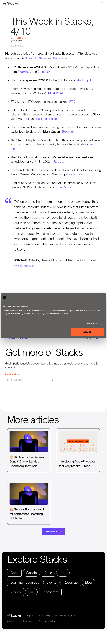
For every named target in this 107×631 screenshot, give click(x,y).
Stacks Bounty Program (64, 615)
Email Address (12, 374)
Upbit (26, 119)
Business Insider (47, 119)
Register (60, 161)
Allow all (87, 332)
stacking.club (85, 80)
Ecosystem (17, 45)
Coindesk (44, 71)
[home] (10, 3)
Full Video (65, 187)
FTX (72, 101)
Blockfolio (24, 71)
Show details (93, 323)
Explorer (31, 615)
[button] (102, 3)
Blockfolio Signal (36, 58)
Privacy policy (44, 615)
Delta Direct (61, 58)
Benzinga (68, 131)
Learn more (75, 174)
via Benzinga (24, 265)
